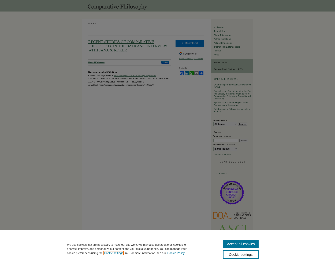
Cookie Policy (176, 253)
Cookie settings (113, 253)
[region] (167, 249)
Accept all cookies (241, 244)
